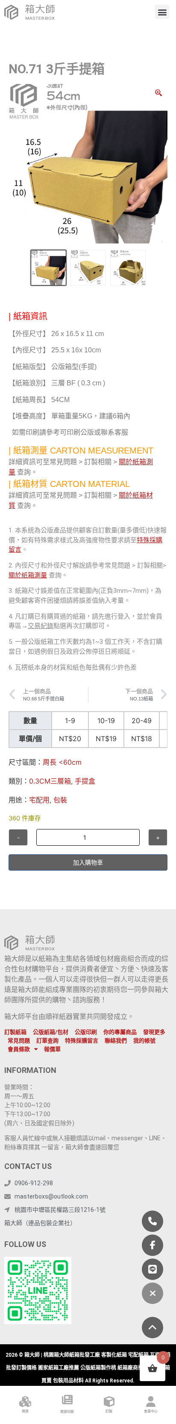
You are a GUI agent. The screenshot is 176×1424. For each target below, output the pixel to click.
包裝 (60, 800)
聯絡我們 (116, 1040)
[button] (162, 12)
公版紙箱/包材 (50, 1032)
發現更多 (154, 1032)
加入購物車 (88, 862)
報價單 (52, 1049)
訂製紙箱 (15, 1032)
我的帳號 (144, 1040)
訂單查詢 (47, 1040)
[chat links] (152, 1293)
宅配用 (39, 800)
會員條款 (19, 1049)
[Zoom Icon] (158, 93)
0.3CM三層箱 (50, 781)
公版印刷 (86, 1032)
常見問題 (19, 1040)
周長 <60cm (62, 762)
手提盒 (85, 781)
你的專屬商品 (120, 1032)
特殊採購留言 (81, 1040)
